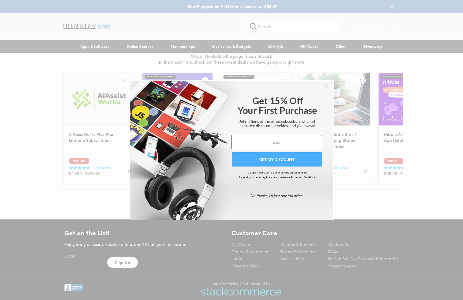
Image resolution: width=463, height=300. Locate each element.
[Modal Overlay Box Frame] (232, 150)
